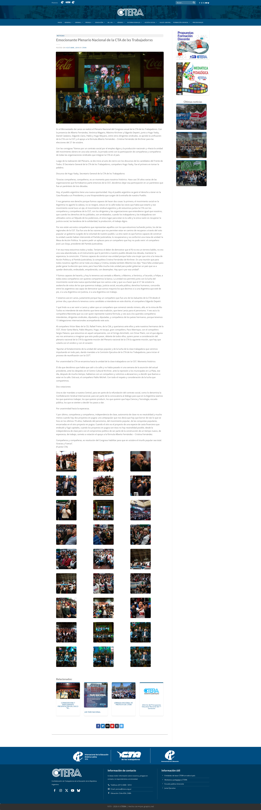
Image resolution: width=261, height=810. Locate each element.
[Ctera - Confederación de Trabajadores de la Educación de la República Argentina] (130, 12)
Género (120, 22)
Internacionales (133, 22)
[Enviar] (194, 3)
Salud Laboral (165, 22)
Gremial (78, 22)
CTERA (84, 48)
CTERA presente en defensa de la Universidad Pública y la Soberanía (191, 178)
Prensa (88, 22)
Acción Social (150, 22)
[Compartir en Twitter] (103, 726)
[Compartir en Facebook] (98, 726)
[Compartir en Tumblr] (117, 726)
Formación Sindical (180, 22)
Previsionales (198, 22)
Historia (55, 2)
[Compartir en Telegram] (121, 726)
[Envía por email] (107, 726)
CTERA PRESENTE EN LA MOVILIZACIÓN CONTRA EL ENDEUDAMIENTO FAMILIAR (191, 122)
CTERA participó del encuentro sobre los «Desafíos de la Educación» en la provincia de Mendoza (191, 149)
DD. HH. (110, 22)
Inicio (60, 22)
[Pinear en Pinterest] (112, 726)
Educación (99, 22)
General (68, 22)
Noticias (60, 36)
